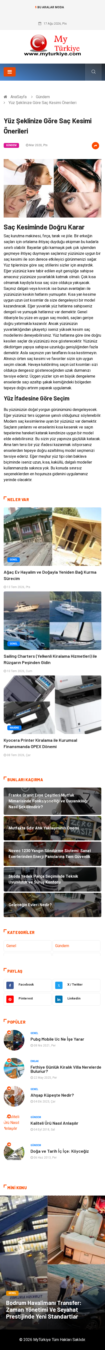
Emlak (35, 1061)
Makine (14, 727)
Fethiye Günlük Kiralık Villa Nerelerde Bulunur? (66, 1069)
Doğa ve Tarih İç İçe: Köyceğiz (60, 1151)
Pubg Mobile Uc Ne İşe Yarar (57, 1039)
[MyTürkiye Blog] (52, 45)
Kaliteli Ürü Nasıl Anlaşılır (54, 1123)
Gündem (43, 97)
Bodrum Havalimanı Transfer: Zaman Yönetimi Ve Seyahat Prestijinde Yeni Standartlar (44, 1309)
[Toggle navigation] (10, 71)
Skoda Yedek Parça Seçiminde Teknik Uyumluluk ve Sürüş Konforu (52, 12)
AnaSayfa (18, 97)
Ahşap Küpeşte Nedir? (52, 1095)
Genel (13, 559)
